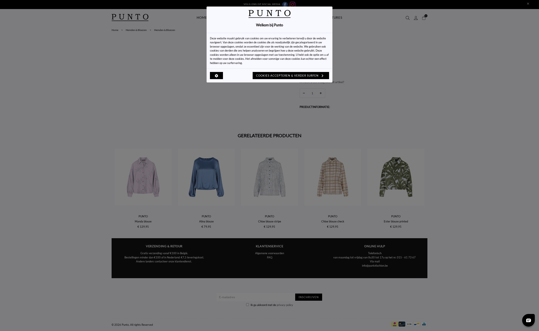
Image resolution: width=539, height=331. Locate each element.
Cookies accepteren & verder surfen (287, 75)
